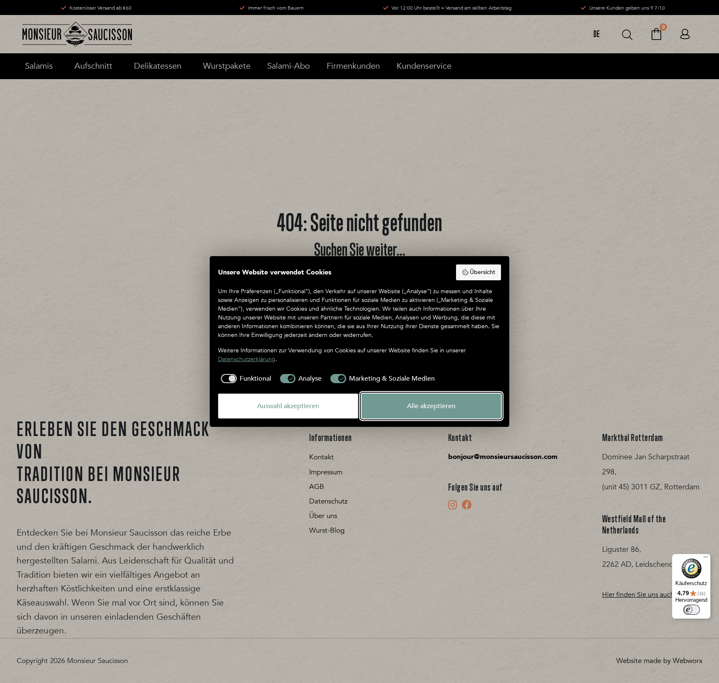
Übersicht (482, 272)
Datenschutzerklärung (246, 359)
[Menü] (706, 559)
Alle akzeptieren (431, 406)
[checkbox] (244, 379)
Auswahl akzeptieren (288, 406)
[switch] (691, 610)
